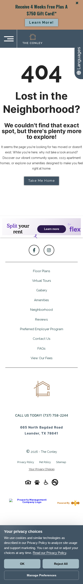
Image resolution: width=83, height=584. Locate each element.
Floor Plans (41, 271)
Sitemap (61, 462)
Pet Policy (45, 462)
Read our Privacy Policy (49, 553)
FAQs (41, 348)
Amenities (41, 300)
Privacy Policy (25, 462)
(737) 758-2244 (55, 415)
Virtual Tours (41, 281)
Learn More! (41, 22)
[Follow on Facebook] (34, 250)
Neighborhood (41, 310)
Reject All (61, 563)
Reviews (41, 319)
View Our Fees (42, 358)
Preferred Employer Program (41, 329)
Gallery (41, 290)
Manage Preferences (41, 575)
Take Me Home (41, 181)
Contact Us (41, 339)
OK (22, 563)
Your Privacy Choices (41, 469)
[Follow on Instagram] (49, 250)
